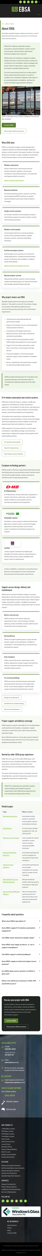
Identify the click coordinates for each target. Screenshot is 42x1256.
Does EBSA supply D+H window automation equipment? (18, 929)
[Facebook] (32, 1)
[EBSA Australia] (3, 1109)
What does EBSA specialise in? (14, 921)
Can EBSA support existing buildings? (16, 954)
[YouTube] (36, 1)
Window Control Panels (11, 838)
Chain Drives (7, 828)
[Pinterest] (28, 1)
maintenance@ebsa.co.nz (15, 1082)
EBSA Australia (11, 1109)
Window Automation (10, 816)
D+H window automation (12, 442)
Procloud (35, 1246)
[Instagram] (20, 1)
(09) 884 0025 (10, 1049)
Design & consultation (11, 697)
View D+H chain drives (11, 448)
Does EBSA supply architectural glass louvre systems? (19, 962)
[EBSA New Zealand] (3, 1102)
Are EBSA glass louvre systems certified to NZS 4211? (18, 972)
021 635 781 (9, 1055)
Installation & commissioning (14, 703)
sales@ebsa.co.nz (12, 1062)
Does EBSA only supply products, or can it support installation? (18, 945)
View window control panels (13, 454)
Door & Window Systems (8, 1091)
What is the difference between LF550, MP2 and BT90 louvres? (19, 982)
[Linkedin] (24, 1)
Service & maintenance (12, 709)
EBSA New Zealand (12, 1101)
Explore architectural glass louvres (16, 266)
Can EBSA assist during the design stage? (18, 938)
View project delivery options (14, 131)
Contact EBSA (9, 125)
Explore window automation (14, 180)
